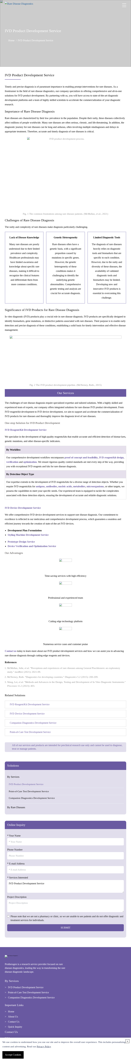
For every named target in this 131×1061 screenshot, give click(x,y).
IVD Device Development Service (23, 508)
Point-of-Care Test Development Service (29, 791)
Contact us (10, 651)
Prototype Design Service (21, 541)
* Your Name (14, 835)
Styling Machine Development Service (28, 535)
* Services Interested (17, 877)
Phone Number (15, 849)
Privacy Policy (44, 1046)
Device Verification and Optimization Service (32, 546)
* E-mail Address (16, 863)
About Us (13, 1016)
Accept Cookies (13, 1054)
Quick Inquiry (15, 1026)
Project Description (17, 897)
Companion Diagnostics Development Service (32, 798)
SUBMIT (65, 927)
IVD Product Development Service (26, 784)
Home (11, 40)
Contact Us (13, 1021)
